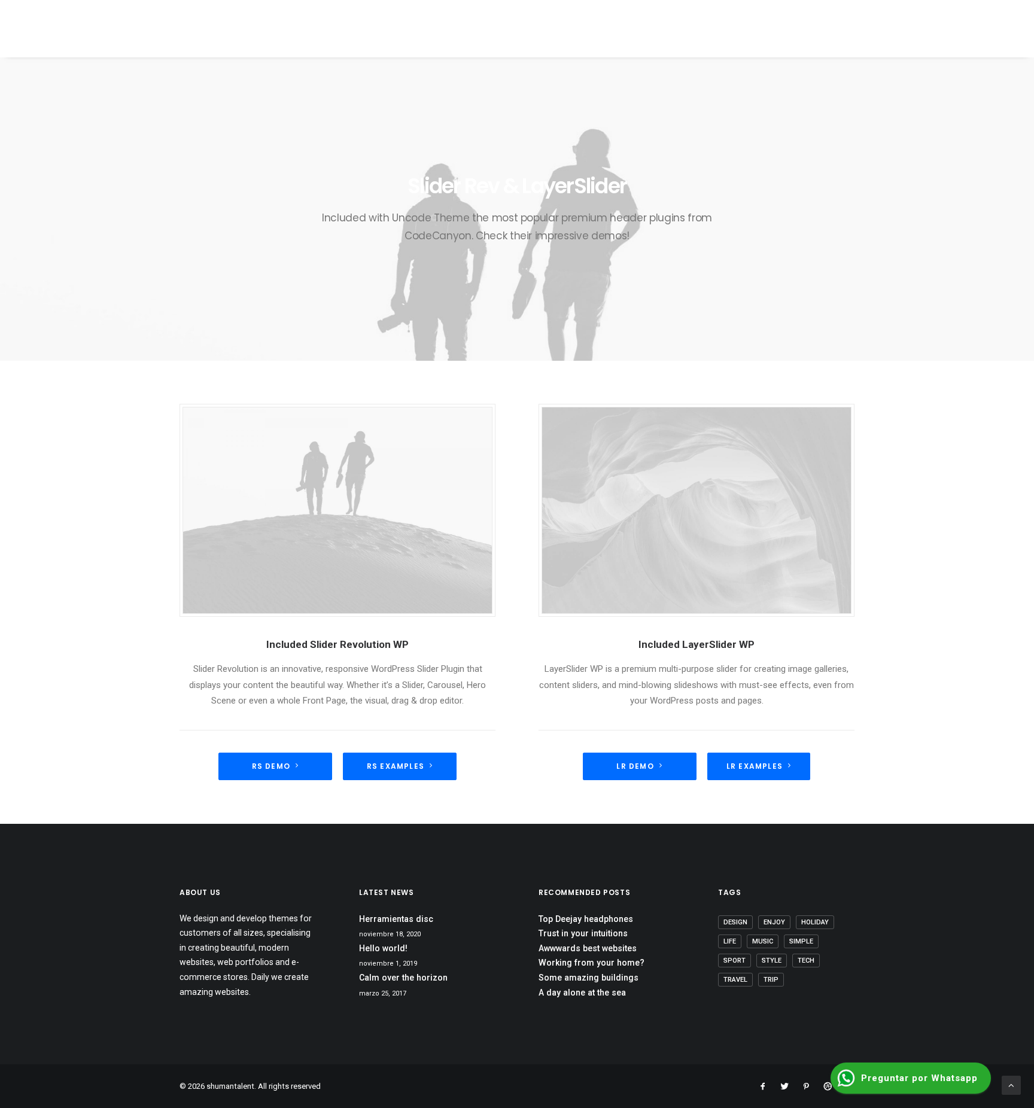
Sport (734, 960)
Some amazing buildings (588, 977)
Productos (662, 30)
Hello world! (383, 948)
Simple (801, 941)
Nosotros (595, 30)
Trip (771, 980)
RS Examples (395, 766)
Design (735, 922)
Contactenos (893, 30)
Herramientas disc (396, 919)
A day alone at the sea (582, 992)
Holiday (815, 922)
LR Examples (754, 766)
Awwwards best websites (588, 948)
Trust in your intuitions (583, 933)
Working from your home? (591, 962)
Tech (806, 960)
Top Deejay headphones (586, 919)
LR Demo (634, 766)
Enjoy (774, 922)
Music (762, 941)
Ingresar (964, 30)
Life (729, 941)
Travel (735, 980)
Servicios (729, 30)
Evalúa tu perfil (806, 30)
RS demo (271, 766)
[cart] (1006, 28)
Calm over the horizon (403, 977)
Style (771, 960)
